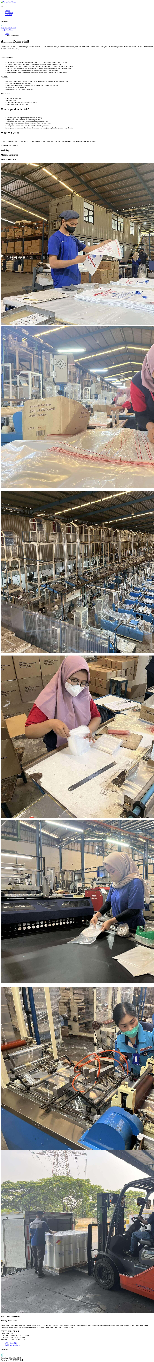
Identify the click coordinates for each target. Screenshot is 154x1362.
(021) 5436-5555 (7, 30)
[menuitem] (7, 11)
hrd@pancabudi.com (8, 28)
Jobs (7, 34)
